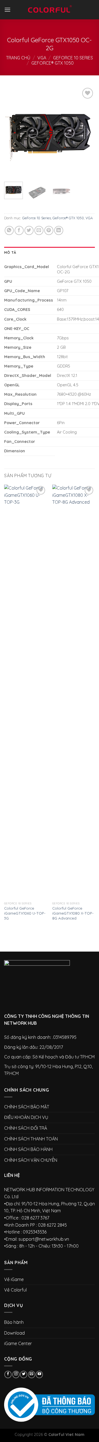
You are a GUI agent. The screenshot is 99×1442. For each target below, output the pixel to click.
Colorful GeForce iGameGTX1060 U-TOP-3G (24, 913)
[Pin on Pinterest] (48, 230)
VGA (41, 57)
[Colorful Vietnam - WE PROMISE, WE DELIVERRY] (49, 9)
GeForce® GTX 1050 (52, 63)
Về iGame (14, 1279)
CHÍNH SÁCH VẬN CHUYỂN (30, 1160)
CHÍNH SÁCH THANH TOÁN (31, 1139)
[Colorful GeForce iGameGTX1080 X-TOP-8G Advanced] (73, 692)
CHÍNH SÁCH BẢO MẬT (26, 1107)
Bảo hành (14, 1322)
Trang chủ (18, 57)
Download (14, 1333)
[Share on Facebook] (19, 230)
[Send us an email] (31, 1374)
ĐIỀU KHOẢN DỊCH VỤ (26, 1117)
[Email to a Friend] (38, 230)
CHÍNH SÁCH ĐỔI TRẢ (25, 1128)
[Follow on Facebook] (8, 1374)
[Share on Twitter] (29, 230)
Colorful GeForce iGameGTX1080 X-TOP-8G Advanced (73, 913)
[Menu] (7, 9)
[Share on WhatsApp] (9, 230)
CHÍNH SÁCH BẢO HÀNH (28, 1149)
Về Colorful (15, 1290)
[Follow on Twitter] (23, 1374)
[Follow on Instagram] (16, 1374)
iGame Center (18, 1343)
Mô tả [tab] (10, 252)
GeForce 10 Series (73, 57)
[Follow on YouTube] (39, 1374)
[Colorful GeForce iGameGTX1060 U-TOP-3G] (25, 692)
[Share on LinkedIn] (58, 230)
